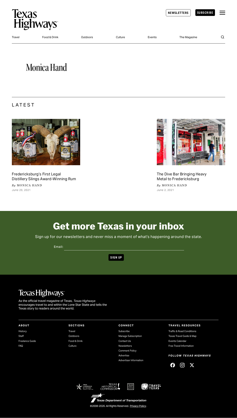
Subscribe (205, 13)
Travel (15, 37)
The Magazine (188, 37)
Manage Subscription (130, 336)
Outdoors (87, 37)
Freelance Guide (27, 341)
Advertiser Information (130, 360)
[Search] (222, 37)
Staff (21, 336)
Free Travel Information (181, 345)
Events (152, 37)
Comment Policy (127, 350)
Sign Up (116, 257)
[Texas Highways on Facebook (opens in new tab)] (172, 365)
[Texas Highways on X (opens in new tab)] (192, 365)
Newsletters (178, 13)
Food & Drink (50, 37)
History (23, 331)
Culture (120, 37)
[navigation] (222, 13)
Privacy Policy (138, 406)
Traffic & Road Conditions (182, 331)
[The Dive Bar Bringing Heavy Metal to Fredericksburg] (191, 142)
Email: (58, 247)
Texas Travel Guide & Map (182, 336)
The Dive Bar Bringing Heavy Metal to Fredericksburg (181, 176)
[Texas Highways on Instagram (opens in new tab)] (182, 365)
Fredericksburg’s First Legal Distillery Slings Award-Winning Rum (44, 176)
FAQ (21, 345)
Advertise (123, 355)
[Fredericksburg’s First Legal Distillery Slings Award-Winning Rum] (46, 142)
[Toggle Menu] (222, 13)
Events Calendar (177, 341)
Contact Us (124, 341)
